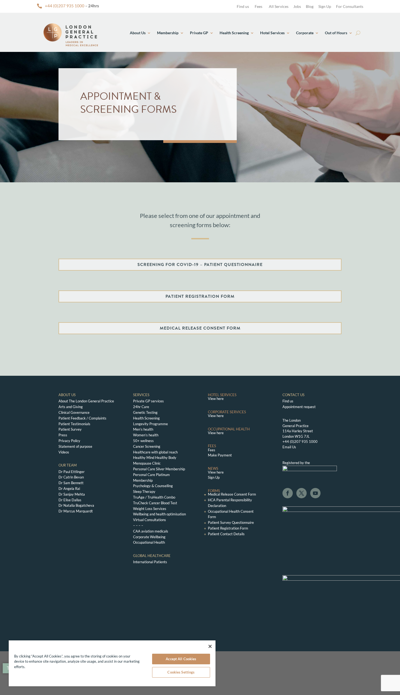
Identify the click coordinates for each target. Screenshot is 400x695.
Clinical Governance (74, 412)
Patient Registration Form (228, 528)
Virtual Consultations (149, 520)
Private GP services (148, 401)
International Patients (150, 562)
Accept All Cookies (181, 659)
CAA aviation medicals (150, 531)
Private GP (199, 32)
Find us (242, 6)
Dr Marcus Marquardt (76, 511)
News (213, 468)
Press (63, 435)
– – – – (138, 525)
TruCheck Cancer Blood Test (155, 503)
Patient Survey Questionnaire (231, 522)
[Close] (210, 646)
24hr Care (141, 407)
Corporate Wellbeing (149, 537)
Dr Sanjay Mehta (72, 494)
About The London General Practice (86, 401)
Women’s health (145, 435)
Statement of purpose (75, 446)
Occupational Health (149, 542)
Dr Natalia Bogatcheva (76, 505)
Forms (214, 491)
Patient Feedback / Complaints (82, 418)
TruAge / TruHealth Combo (154, 497)
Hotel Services (272, 32)
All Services (278, 6)
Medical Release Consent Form (232, 494)
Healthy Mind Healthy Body (154, 457)
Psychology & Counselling (153, 486)
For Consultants (349, 6)
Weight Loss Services (149, 508)
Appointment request (299, 407)
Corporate (304, 32)
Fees (258, 6)
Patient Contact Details (226, 534)
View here (216, 398)
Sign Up (324, 6)
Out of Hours (336, 32)
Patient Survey (70, 429)
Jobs (297, 6)
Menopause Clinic (147, 463)
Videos (64, 452)
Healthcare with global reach (155, 452)
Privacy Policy (69, 441)
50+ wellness (143, 441)
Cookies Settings (181, 672)
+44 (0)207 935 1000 (64, 5)
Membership (168, 32)
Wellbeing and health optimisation (159, 514)
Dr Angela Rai (69, 488)
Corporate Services (227, 412)
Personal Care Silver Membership (159, 469)
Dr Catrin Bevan (71, 477)
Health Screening (234, 32)
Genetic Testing (145, 412)
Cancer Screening (146, 446)
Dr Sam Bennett (71, 483)
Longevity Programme (150, 424)
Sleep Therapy (144, 491)
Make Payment (220, 455)
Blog (309, 6)
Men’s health (143, 429)
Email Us (289, 447)
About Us (138, 32)
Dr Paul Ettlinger (72, 471)
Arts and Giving (71, 407)
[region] (112, 663)
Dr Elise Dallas (70, 500)
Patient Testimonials (74, 424)
